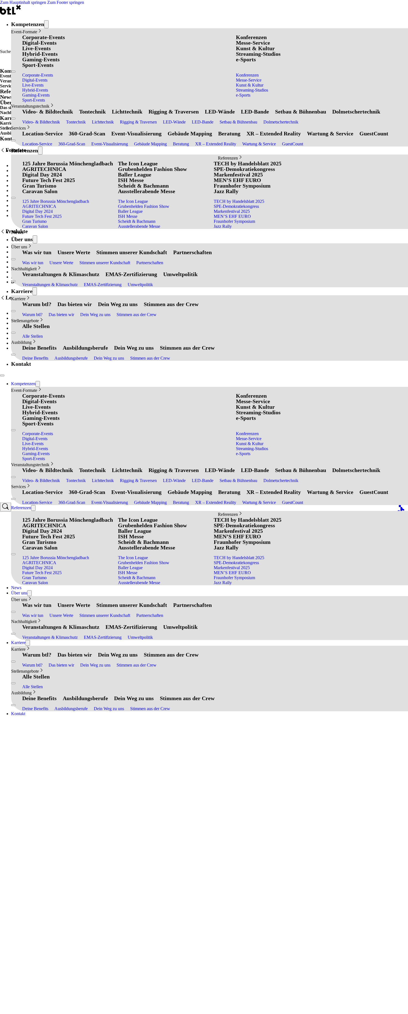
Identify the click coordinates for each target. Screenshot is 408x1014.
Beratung (229, 133)
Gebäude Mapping (190, 133)
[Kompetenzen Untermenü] (46, 24)
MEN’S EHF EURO (237, 180)
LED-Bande (255, 111)
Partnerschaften (192, 252)
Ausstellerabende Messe (146, 191)
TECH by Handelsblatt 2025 (247, 163)
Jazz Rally (226, 191)
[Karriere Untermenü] (34, 291)
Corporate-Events (43, 37)
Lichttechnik (127, 111)
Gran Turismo (39, 185)
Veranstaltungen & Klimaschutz (60, 274)
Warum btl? (36, 304)
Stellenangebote (25, 320)
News (17, 232)
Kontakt (21, 364)
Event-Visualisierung (136, 133)
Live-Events (36, 48)
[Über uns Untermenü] (35, 239)
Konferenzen (251, 37)
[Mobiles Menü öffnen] (13, 71)
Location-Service (42, 133)
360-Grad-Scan (87, 133)
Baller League (134, 174)
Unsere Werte (73, 252)
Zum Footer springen (65, 2)
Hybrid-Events (40, 54)
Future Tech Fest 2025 (48, 180)
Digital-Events (39, 43)
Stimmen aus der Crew (171, 304)
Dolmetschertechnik (356, 111)
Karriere (21, 291)
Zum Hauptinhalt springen (23, 2)
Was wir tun (36, 252)
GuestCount (373, 133)
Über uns (22, 239)
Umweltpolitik (180, 274)
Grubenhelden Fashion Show (152, 169)
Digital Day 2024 (42, 174)
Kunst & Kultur (255, 48)
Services (18, 128)
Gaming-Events (41, 59)
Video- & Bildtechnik (47, 111)
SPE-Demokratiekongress (244, 169)
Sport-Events (38, 65)
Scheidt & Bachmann (143, 185)
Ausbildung (21, 342)
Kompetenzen (27, 24)
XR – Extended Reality (273, 133)
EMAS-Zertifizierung (131, 274)
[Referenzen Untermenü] (40, 151)
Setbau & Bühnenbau (300, 111)
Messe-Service (253, 43)
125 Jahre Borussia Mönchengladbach (67, 163)
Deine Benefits (39, 347)
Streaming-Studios (258, 54)
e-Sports (246, 59)
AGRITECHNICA (44, 169)
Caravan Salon (39, 191)
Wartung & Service (330, 133)
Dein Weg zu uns (118, 304)
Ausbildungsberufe (85, 347)
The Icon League (138, 163)
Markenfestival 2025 (238, 174)
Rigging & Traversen (173, 111)
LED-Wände (220, 111)
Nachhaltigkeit (24, 268)
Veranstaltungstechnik (30, 106)
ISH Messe (131, 180)
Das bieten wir (74, 304)
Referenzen (24, 150)
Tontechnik (92, 111)
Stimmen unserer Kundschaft (131, 252)
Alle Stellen (36, 326)
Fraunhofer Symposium (242, 185)
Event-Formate (24, 31)
